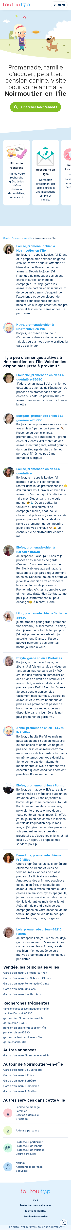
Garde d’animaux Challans (19, 989)
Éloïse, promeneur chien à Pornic (40, 785)
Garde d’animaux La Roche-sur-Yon (25, 972)
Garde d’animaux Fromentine (21, 1086)
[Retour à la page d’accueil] (16, 5)
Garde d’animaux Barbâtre (19, 1080)
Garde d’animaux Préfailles (20, 1091)
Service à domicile (27, 1115)
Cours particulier (26, 1153)
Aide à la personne (27, 1130)
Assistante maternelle (29, 1166)
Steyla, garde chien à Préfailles (39, 658)
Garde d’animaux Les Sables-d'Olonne (27, 978)
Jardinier (21, 1111)
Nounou (20, 1162)
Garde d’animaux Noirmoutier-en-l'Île (26, 1055)
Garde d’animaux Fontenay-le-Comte (26, 983)
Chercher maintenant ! (39, 107)
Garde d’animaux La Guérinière (22, 1069)
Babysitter (22, 1170)
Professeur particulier (29, 1142)
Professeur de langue (29, 1146)
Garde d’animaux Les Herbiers (22, 994)
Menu (61, 4)
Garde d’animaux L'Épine (18, 1075)
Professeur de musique (30, 1150)
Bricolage (22, 1118)
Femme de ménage (28, 1107)
